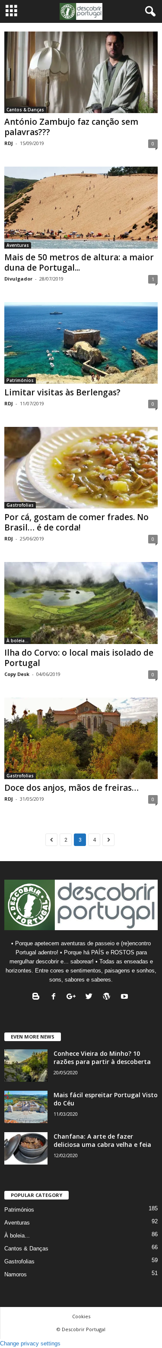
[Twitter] (91, 997)
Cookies (81, 1316)
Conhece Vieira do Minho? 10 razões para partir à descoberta (102, 1057)
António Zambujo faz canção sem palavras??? (71, 127)
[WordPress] (109, 997)
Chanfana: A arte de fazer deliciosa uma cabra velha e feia (102, 1140)
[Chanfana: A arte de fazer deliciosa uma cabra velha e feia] (26, 1148)
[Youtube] (125, 997)
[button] (148, 11)
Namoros (15, 1274)
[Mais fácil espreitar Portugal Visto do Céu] (26, 1107)
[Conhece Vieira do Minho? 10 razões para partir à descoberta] (26, 1065)
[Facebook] (55, 997)
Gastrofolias (20, 505)
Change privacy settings (30, 1343)
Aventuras (17, 245)
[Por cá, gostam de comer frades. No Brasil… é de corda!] (81, 467)
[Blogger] (38, 997)
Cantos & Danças (25, 110)
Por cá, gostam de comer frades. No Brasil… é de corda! (76, 522)
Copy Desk (16, 674)
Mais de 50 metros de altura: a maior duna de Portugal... (79, 262)
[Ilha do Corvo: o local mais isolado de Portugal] (81, 603)
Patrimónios (20, 380)
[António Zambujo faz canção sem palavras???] (81, 72)
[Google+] (73, 997)
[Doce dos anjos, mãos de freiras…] (81, 738)
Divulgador (18, 278)
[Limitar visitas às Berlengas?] (81, 343)
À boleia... (17, 641)
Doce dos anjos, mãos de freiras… (71, 787)
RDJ (8, 143)
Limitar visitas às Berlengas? (62, 392)
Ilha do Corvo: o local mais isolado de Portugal (78, 658)
